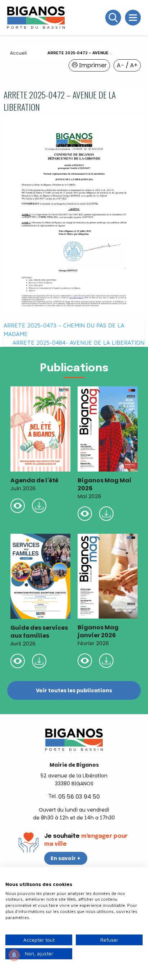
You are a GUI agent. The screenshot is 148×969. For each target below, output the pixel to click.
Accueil (18, 53)
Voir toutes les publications (74, 690)
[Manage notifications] (14, 955)
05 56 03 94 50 (79, 797)
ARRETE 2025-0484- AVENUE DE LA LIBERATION (78, 342)
